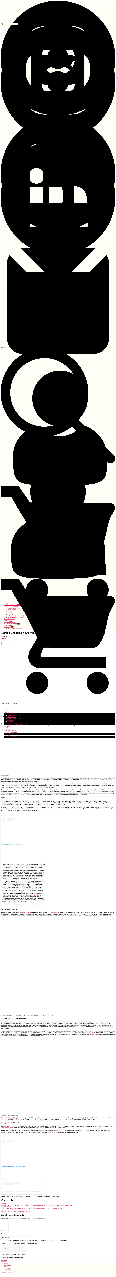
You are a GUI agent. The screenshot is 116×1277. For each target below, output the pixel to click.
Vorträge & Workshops (10, 622)
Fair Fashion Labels (9, 619)
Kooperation (10, 612)
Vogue (51, 1132)
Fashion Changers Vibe (13, 715)
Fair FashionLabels (7, 726)
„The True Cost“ (37, 1119)
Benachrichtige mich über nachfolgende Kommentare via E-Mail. (19, 1243)
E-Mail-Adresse (5, 1237)
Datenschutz (7, 1269)
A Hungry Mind (94, 1034)
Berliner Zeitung (12, 1118)
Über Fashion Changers (10, 605)
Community (7, 627)
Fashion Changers (5, 640)
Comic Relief (4, 787)
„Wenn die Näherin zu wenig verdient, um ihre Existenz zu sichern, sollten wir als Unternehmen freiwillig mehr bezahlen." (34, 1208)
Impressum (7, 1268)
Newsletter (7, 620)
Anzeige (8, 1206)
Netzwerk (10, 721)
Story (5, 603)
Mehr (70, 1205)
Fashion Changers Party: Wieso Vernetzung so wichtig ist (16, 1211)
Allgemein (3, 638)
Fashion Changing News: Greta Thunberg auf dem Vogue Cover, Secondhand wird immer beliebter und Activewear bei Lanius (35, 1205)
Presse (9, 611)
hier (47, 787)
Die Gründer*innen (12, 606)
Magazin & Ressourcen (10, 623)
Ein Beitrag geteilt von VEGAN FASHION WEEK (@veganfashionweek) (21, 1191)
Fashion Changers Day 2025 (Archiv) (17, 616)
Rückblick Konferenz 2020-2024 (16, 617)
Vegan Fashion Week (6, 1127)
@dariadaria (9, 808)
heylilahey (53, 912)
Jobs (5, 1266)
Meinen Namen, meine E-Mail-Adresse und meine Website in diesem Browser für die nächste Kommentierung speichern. (35, 1240)
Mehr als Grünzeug (94, 1031)
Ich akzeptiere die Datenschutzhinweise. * (13, 1254)
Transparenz (7, 1265)
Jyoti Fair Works (27, 912)
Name (3, 1234)
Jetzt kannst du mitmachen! (14, 628)
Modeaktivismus (11, 609)
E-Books (9, 625)
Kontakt (6, 1263)
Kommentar (4, 1231)
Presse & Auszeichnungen (14, 718)
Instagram (21, 1196)
